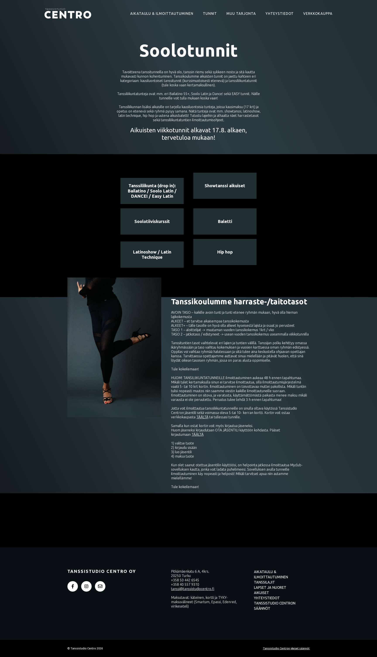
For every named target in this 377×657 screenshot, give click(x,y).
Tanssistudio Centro (68, 13)
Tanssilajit (264, 582)
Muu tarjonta (241, 13)
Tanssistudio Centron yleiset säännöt (286, 648)
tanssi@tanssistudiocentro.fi (192, 589)
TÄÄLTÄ (202, 417)
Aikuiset (261, 593)
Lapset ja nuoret (270, 587)
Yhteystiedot (280, 13)
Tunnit (210, 13)
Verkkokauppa (317, 13)
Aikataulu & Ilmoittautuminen (161, 13)
